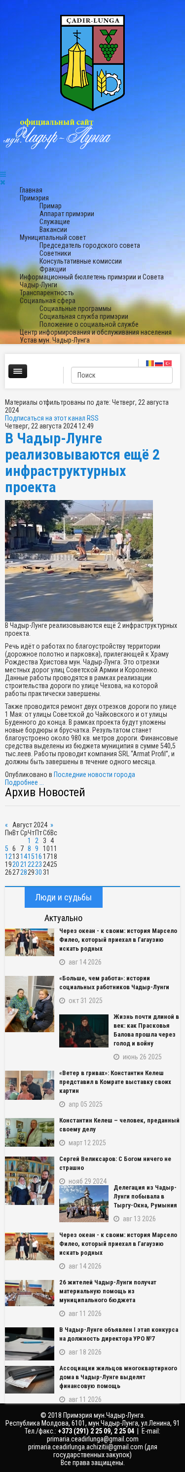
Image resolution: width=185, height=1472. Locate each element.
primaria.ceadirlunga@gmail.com (93, 1439)
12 (8, 856)
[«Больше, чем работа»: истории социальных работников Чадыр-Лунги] (29, 1004)
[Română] (150, 363)
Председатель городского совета (89, 245)
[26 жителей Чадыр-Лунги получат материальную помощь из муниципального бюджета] (29, 1293)
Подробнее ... (24, 782)
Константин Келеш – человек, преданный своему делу (119, 1125)
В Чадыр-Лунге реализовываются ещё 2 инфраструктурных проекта (82, 462)
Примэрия (34, 198)
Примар (50, 206)
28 (23, 872)
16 (38, 856)
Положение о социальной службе (89, 324)
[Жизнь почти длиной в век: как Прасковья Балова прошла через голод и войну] (84, 1030)
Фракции (52, 269)
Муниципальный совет (53, 237)
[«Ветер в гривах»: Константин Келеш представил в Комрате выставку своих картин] (29, 1085)
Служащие (54, 222)
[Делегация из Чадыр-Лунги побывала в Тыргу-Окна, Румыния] (84, 1203)
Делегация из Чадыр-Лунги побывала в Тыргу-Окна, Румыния (145, 1196)
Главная (31, 190)
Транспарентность (47, 293)
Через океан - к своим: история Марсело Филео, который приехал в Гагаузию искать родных (118, 939)
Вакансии (53, 229)
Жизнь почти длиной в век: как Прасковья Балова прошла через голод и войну (146, 1030)
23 (38, 864)
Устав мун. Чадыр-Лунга (55, 340)
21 (23, 864)
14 (23, 856)
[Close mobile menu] (2, 182)
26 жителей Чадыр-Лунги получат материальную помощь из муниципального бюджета (107, 1291)
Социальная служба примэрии (83, 316)
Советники (55, 253)
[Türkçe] (168, 363)
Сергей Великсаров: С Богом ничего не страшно (115, 1163)
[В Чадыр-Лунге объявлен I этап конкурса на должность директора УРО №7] (29, 1343)
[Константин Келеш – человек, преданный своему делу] (29, 1132)
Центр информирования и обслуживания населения (96, 332)
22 (31, 864)
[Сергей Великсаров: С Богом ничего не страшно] (29, 1181)
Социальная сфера (47, 301)
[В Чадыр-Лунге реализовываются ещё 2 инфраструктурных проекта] (92, 560)
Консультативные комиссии (80, 261)
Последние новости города (94, 774)
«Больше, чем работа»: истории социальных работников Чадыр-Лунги (114, 982)
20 (15, 864)
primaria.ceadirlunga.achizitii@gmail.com (85, 1447)
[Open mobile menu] (3, 174)
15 (31, 856)
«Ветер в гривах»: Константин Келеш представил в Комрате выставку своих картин (115, 1081)
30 (38, 872)
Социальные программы (75, 308)
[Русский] (159, 363)
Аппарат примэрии (66, 214)
